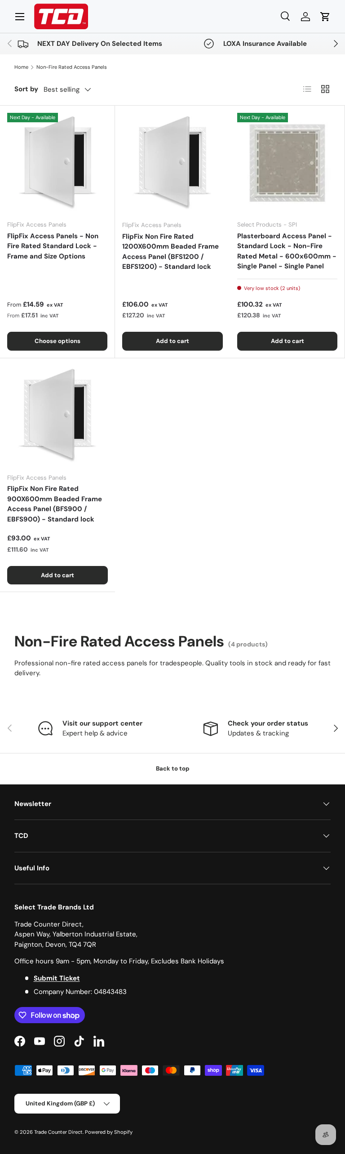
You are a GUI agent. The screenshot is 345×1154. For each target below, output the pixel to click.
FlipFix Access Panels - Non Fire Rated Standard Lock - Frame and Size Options (52, 246)
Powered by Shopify (109, 1132)
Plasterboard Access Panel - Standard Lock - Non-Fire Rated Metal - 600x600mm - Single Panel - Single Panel (286, 251)
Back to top (173, 768)
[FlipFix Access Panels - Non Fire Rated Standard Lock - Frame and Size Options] (57, 163)
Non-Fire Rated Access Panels (71, 67)
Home (21, 67)
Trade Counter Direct (58, 1132)
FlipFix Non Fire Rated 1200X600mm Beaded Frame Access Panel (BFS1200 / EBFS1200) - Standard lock (170, 252)
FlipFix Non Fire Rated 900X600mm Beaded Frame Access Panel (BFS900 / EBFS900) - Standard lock (54, 504)
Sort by (26, 89)
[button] (325, 17)
